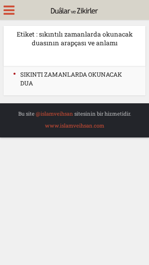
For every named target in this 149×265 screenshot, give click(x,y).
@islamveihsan (54, 113)
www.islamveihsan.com (74, 125)
